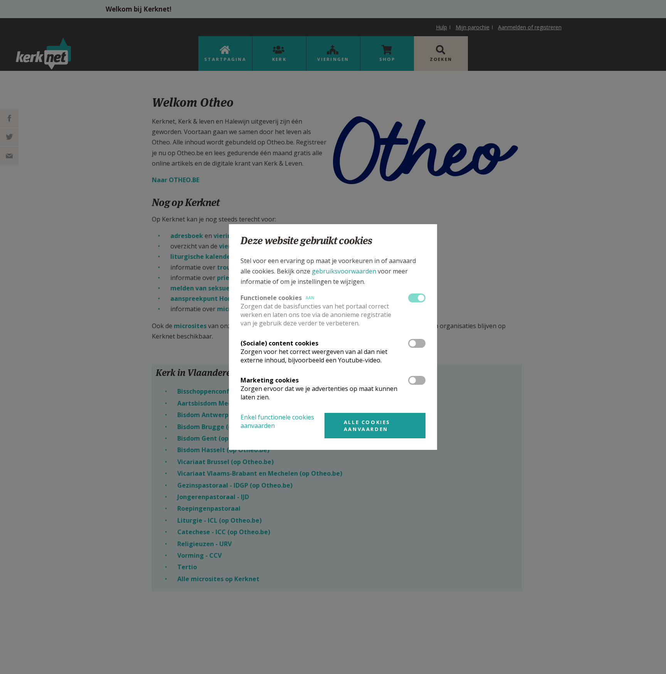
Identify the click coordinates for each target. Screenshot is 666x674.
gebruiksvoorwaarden (344, 271)
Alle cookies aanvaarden (367, 426)
